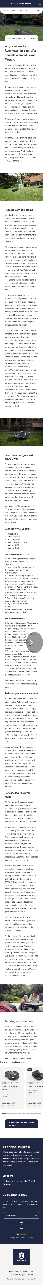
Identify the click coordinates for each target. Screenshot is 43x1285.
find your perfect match (23, 902)
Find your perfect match (15, 1058)
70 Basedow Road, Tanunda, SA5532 (19, 1181)
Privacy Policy (20, 1279)
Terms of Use (31, 1279)
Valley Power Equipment (21, 4)
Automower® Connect (17, 542)
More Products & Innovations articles (21, 1123)
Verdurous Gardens (29, 122)
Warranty (10, 1279)
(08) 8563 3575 (10, 1184)
